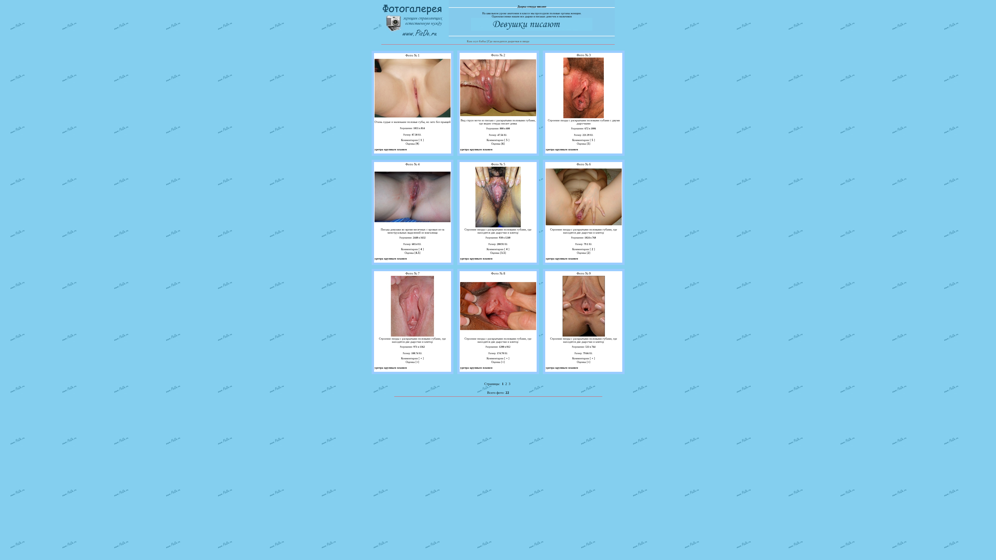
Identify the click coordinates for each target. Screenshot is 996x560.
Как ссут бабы (476, 41)
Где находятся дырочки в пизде (508, 41)
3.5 (503, 252)
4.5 (417, 252)
